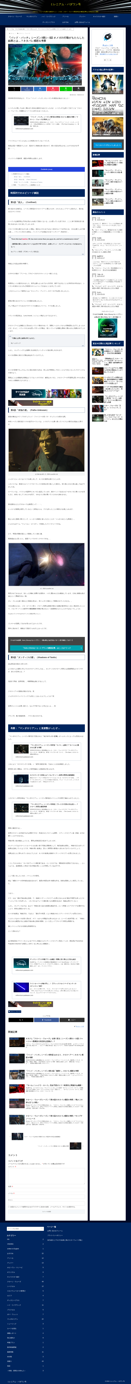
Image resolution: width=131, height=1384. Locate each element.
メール (11, 1193)
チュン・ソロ (108, 45)
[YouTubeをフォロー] (110, 60)
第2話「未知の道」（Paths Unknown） (26, 179)
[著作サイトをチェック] (105, 60)
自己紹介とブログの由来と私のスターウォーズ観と (65, 1240)
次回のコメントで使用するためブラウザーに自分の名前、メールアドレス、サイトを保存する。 (43, 1207)
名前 (10, 1186)
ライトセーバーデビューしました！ (107, 145)
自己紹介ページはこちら (108, 54)
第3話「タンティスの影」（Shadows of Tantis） (28, 182)
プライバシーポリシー (55, 1235)
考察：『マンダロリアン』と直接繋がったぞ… (27, 185)
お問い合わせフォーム (55, 1231)
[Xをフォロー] (107, 60)
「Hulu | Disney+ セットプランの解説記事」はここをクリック (46, 648)
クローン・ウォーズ (15, 1011)
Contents (44, 169)
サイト (10, 1200)
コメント (12, 1166)
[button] (79, 89)
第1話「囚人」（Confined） (22, 176)
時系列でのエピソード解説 (21, 174)
